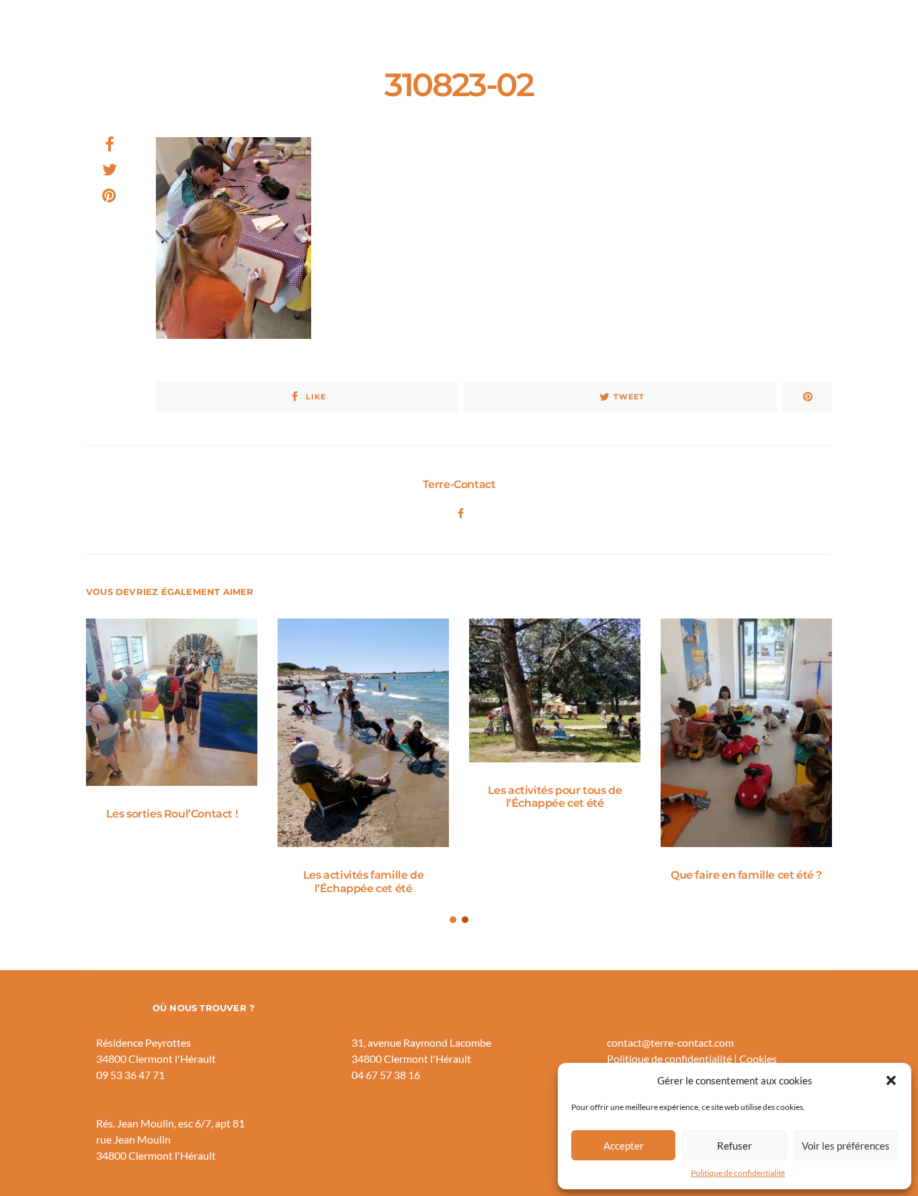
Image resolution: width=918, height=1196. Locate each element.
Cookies (758, 1058)
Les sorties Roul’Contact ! (172, 813)
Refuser (734, 1146)
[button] (891, 1080)
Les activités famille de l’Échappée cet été (363, 881)
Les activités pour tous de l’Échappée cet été (555, 796)
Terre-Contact (459, 484)
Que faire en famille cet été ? (746, 875)
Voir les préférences (846, 1146)
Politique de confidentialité (738, 1173)
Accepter (623, 1146)
